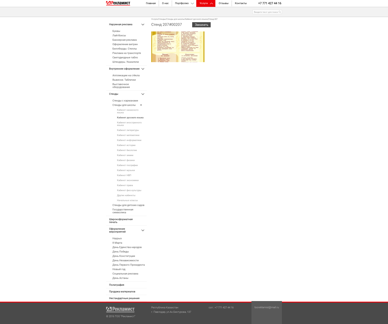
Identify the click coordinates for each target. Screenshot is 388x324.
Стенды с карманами (125, 100)
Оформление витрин (125, 44)
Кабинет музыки (126, 170)
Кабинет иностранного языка (129, 124)
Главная (151, 3)
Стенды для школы (124, 105)
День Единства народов (127, 247)
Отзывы (224, 3)
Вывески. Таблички (124, 79)
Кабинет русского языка (130, 117)
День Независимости (125, 260)
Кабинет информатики (129, 140)
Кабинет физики (126, 160)
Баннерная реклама (124, 39)
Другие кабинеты (126, 195)
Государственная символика (122, 211)
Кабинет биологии (127, 150)
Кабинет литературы (128, 130)
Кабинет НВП (124, 175)
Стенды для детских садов (128, 205)
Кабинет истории (126, 145)
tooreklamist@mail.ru (266, 307)
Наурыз (117, 238)
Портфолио (182, 3)
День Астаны (120, 278)
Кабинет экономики (128, 180)
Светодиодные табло (125, 57)
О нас (165, 3)
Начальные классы (127, 200)
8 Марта (117, 242)
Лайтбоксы (119, 35)
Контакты (241, 3)
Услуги (204, 3)
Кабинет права (125, 185)
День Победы (120, 251)
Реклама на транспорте (126, 53)
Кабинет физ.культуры (129, 190)
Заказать (201, 25)
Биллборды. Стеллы (124, 48)
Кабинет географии (127, 165)
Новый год (118, 269)
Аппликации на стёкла (126, 75)
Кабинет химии (125, 155)
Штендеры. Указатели (125, 61)
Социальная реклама (125, 273)
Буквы (116, 31)
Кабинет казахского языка (128, 111)
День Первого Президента (128, 264)
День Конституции (123, 256)
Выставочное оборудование (121, 86)
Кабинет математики (128, 135)
